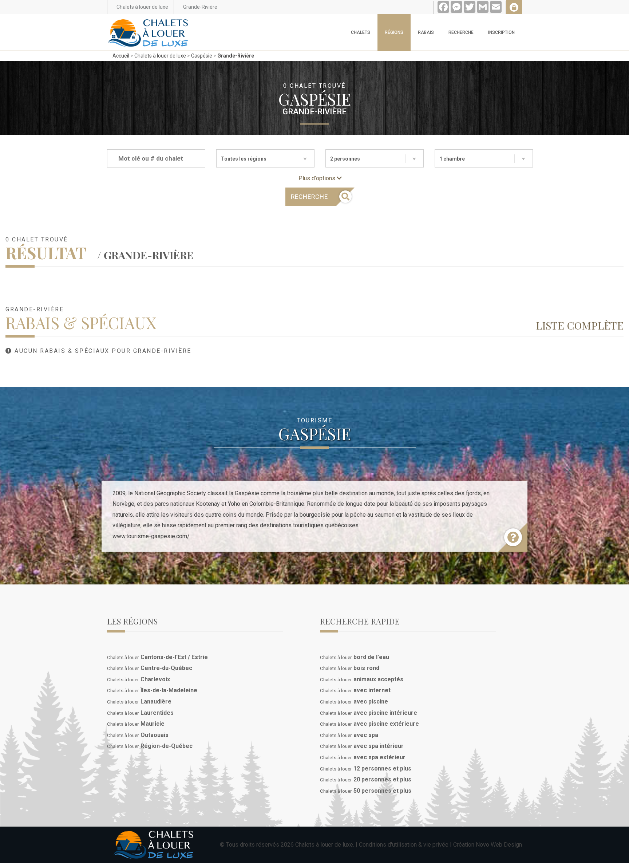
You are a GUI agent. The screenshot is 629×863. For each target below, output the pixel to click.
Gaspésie (201, 56)
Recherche (461, 32)
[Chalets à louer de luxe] (148, 23)
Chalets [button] (360, 32)
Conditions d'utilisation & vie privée (403, 844)
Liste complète (580, 325)
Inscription (501, 32)
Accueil (120, 56)
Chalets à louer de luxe (160, 56)
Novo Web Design (499, 844)
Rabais (426, 32)
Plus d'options (317, 178)
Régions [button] (394, 32)
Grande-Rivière (235, 56)
